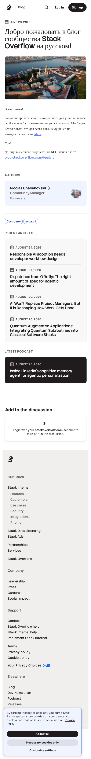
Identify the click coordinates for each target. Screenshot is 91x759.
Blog (11, 687)
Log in (59, 7)
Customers (19, 500)
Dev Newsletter (19, 693)
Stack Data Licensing (24, 531)
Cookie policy (18, 658)
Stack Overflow (20, 559)
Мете (37, 134)
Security (17, 511)
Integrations (19, 517)
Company (14, 221)
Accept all (43, 733)
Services (14, 550)
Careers (14, 593)
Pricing (16, 522)
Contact (14, 621)
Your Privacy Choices (25, 665)
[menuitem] (46, 7)
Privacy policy (19, 652)
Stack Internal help (22, 632)
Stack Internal (18, 487)
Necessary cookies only (42, 742)
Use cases (18, 505)
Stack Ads (15, 536)
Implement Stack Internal (27, 638)
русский (30, 221)
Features (17, 494)
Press (12, 587)
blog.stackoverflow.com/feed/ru (30, 157)
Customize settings (42, 750)
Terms (12, 646)
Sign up (77, 7)
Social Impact (19, 598)
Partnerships (18, 545)
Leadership (16, 581)
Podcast (14, 698)
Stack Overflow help (24, 626)
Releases (15, 704)
